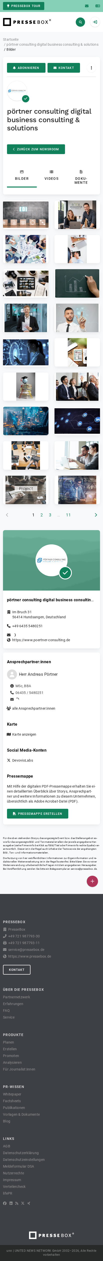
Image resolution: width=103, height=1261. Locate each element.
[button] (25, 215)
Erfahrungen (13, 1004)
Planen (8, 1042)
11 (68, 515)
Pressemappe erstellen (40, 814)
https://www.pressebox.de (29, 956)
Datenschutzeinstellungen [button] (24, 1160)
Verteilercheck (14, 1187)
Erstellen (10, 1049)
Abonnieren (29, 68)
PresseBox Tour (25, 6)
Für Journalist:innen (19, 1069)
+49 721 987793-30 (24, 936)
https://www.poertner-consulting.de (41, 640)
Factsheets (12, 1101)
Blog (6, 1121)
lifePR (7, 1193)
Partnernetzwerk (16, 997)
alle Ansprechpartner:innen (34, 708)
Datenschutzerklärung (21, 1153)
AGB (6, 1146)
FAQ (6, 1011)
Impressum (12, 1180)
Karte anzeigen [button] (24, 734)
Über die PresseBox (23, 990)
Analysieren (12, 1062)
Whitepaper (12, 1094)
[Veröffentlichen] (92, 881)
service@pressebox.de (84, 868)
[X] (22, 1203)
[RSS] (16, 1203)
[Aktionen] (91, 67)
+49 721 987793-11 (24, 943)
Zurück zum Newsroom (38, 149)
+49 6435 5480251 (27, 626)
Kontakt (66, 68)
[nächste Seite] (96, 515)
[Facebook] (4, 1203)
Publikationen (14, 1108)
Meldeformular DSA (18, 1166)
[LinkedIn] (11, 1203)
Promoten (11, 1056)
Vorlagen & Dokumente (21, 1114)
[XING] (29, 1203)
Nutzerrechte (13, 1173)
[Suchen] (80, 22)
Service (8, 1017)
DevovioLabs (22, 760)
